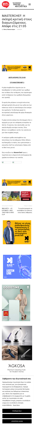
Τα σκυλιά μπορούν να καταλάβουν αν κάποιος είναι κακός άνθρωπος (24, 210)
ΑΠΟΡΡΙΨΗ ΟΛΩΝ (17, 421)
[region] (17, 400)
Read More (16, 405)
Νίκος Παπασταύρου (9, 29)
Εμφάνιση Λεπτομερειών (17, 416)
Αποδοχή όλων (17, 411)
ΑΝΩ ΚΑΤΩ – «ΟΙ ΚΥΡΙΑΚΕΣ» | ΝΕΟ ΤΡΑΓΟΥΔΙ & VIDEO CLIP (8, 211)
